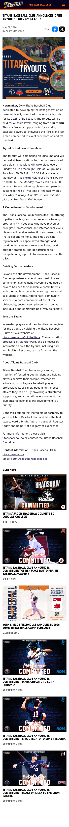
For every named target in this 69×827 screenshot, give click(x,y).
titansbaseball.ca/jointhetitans (21, 337)
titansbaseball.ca (13, 438)
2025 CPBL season (23, 118)
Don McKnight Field (29, 169)
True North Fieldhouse (31, 177)
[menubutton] (64, 5)
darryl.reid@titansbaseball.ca (29, 458)
